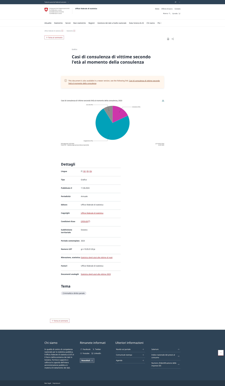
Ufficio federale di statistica (86, 8)
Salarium (155, 349)
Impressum (56, 383)
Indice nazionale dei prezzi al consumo (163, 356)
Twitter (98, 349)
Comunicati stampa (124, 355)
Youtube (86, 353)
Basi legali (47, 383)
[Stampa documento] (168, 39)
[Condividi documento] (172, 39)
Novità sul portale (123, 349)
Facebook (87, 349)
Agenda (119, 360)
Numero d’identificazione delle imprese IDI (163, 364)
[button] (48, 22)
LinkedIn (97, 353)
